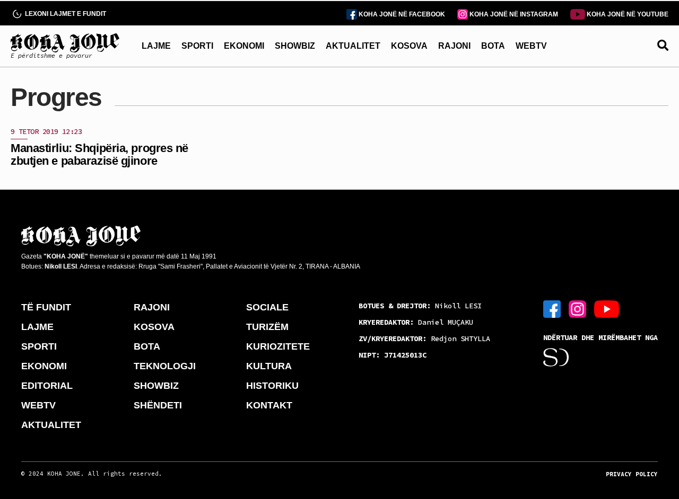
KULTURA (269, 366)
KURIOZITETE (278, 346)
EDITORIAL (47, 385)
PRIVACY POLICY (632, 474)
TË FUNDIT (46, 307)
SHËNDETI (158, 405)
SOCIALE (267, 307)
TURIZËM (267, 327)
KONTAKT (269, 405)
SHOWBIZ (295, 45)
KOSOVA (409, 45)
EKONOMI (244, 45)
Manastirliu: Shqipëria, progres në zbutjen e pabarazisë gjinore (99, 154)
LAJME (156, 45)
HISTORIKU (272, 385)
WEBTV (531, 45)
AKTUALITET (353, 45)
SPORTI (197, 45)
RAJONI (454, 45)
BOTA (493, 45)
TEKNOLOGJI (165, 366)
